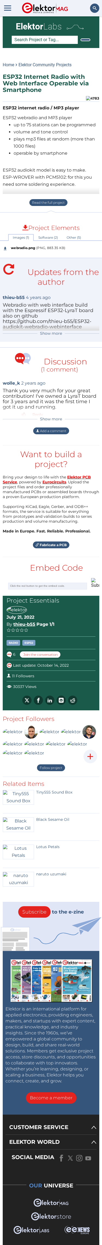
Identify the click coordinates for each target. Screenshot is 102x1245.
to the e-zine (53, 912)
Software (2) (48, 237)
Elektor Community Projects (45, 64)
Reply (37, 414)
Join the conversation (40, 655)
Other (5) (74, 237)
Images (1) (21, 237)
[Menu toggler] (8, 7)
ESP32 (28, 643)
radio (13, 643)
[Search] (85, 39)
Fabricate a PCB (53, 545)
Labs (39, 26)
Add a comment (52, 431)
